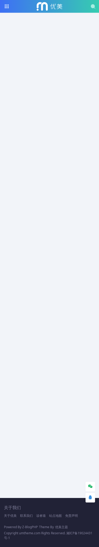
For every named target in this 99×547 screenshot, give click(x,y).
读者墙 (41, 515)
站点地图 (55, 515)
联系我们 (26, 515)
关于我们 (12, 507)
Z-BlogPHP (30, 527)
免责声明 (71, 515)
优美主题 (61, 527)
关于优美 (10, 515)
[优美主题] (49, 6)
